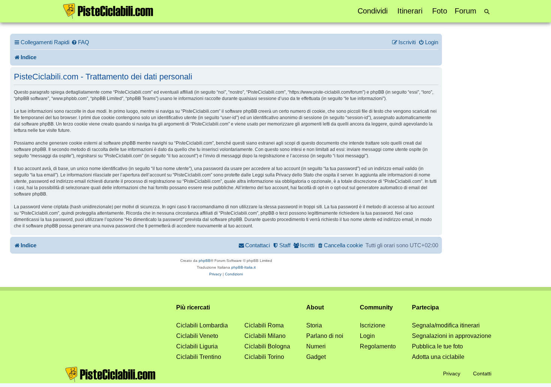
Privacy (451, 374)
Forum (465, 11)
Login (367, 336)
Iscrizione (372, 325)
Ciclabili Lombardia (202, 325)
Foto (439, 11)
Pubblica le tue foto (437, 346)
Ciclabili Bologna (267, 346)
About (315, 307)
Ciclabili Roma (264, 325)
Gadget (316, 357)
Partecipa (425, 307)
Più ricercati (193, 307)
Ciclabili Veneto (197, 336)
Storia (314, 325)
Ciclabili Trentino (198, 357)
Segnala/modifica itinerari (446, 325)
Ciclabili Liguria (197, 346)
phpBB (205, 260)
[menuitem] (80, 42)
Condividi (373, 11)
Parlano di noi (324, 336)
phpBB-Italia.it (243, 267)
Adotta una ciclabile (438, 357)
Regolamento (378, 346)
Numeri (316, 346)
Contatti (482, 374)
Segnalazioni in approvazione (451, 336)
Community (376, 307)
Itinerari (409, 11)
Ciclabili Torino (264, 357)
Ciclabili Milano (265, 336)
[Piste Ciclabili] (108, 10)
